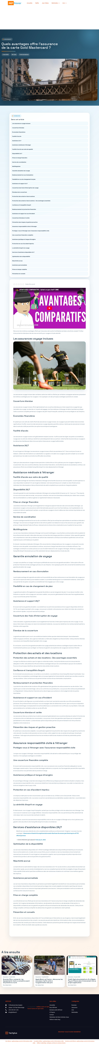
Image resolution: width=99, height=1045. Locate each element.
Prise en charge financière (19, 158)
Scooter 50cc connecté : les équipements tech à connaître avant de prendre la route (16, 981)
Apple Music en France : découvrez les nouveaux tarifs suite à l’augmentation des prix (49, 981)
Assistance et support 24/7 (20, 183)
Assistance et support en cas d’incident (23, 213)
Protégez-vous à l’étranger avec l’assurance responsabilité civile (30, 230)
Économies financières (18, 132)
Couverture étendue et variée (21, 218)
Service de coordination (19, 162)
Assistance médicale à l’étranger (21, 145)
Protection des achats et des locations (23, 196)
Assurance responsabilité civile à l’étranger (24, 226)
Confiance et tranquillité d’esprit (21, 205)
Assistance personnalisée (19, 265)
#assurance (27, 833)
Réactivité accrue (17, 261)
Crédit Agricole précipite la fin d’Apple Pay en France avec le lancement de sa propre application (82, 981)
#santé (33, 833)
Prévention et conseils (18, 273)
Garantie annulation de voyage (21, 170)
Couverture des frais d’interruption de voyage (25, 188)
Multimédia (55, 3)
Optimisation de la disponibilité (21, 256)
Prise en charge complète (19, 269)
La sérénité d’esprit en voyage (20, 248)
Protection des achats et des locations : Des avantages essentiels (31, 200)
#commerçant (62, 833)
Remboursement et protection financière (24, 209)
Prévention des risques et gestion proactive (25, 222)
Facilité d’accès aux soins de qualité (22, 149)
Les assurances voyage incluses (21, 123)
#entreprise (71, 833)
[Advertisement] (49, 18)
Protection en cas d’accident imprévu (23, 243)
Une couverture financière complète (22, 235)
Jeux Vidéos (45, 3)
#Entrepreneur (21, 835)
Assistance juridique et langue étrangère (24, 239)
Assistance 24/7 (16, 140)
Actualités (29, 3)
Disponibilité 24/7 (17, 153)
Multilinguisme (16, 166)
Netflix (37, 3)
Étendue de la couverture (19, 192)
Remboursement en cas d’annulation (22, 175)
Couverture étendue (18, 127)
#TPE (77, 833)
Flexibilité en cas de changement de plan (23, 179)
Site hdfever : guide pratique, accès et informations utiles (18, 1041)
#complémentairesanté (43, 833)
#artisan (54, 833)
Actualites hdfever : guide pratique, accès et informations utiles (49, 1041)
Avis (63, 3)
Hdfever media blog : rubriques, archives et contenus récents (51, 1043)
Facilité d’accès (16, 136)
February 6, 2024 (41, 840)
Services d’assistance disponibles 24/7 (23, 252)
